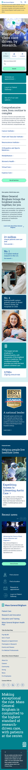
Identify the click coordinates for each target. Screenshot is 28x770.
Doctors (14, 56)
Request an (10, 641)
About (5, 660)
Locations (22, 56)
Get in (6, 638)
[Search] (21, 2)
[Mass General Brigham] (8, 2)
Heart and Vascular (12, 137)
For (6, 676)
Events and (8, 647)
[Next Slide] (24, 518)
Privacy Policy (8, 766)
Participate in (9, 644)
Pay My (5, 635)
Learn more (7, 430)
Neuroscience (10, 142)
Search (14, 68)
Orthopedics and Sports (11, 149)
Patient (6, 611)
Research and (11, 615)
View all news (14, 563)
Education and (10, 619)
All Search (5, 56)
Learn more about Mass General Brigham (13, 226)
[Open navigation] (25, 2)
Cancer (8, 131)
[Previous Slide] (21, 518)
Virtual (6, 167)
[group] (14, 540)
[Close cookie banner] (21, 752)
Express (7, 173)
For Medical (10, 650)
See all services (14, 180)
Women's (8, 161)
